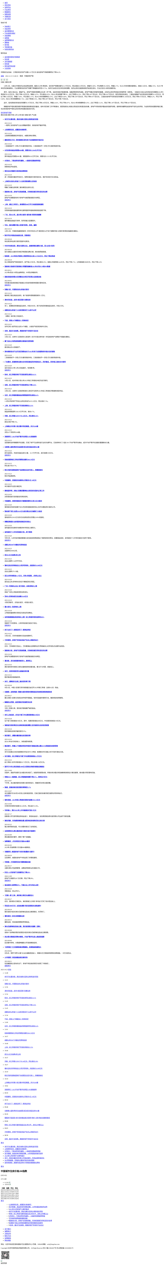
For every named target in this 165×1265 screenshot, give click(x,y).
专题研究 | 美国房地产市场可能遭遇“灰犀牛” (20, 851)
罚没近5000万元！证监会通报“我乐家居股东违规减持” (23, 906)
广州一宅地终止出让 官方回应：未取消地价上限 (21, 586)
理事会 (7, 42)
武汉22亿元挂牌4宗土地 (13, 555)
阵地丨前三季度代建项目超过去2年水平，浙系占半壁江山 (24, 1125)
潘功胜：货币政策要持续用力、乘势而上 (18, 661)
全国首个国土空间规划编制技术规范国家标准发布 (26, 1223)
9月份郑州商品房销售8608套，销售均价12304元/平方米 (23, 150)
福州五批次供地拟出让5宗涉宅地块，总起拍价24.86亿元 (23, 565)
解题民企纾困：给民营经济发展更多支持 (18, 702)
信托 (2, 112)
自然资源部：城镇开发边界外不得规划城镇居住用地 (22, 1162)
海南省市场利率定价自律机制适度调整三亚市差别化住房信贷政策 (27, 725)
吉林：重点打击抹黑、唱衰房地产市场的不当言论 (21, 331)
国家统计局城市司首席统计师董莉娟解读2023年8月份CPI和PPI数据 (27, 266)
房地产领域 (7, 112)
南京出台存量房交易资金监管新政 (16, 171)
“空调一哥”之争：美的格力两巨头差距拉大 (19, 895)
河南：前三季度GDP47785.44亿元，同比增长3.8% (21, 416)
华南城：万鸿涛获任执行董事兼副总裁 (18, 862)
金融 (2, 76)
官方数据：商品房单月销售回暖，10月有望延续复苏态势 (24, 1153)
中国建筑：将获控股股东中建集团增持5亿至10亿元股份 (23, 501)
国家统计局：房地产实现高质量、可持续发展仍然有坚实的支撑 (26, 192)
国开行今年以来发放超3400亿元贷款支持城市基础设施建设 (24, 766)
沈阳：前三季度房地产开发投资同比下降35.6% (20, 385)
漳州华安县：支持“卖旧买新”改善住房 (18, 300)
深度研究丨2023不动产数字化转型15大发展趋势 (21, 436)
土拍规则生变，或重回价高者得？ (16, 129)
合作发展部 (8, 61)
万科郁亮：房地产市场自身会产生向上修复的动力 (21, 640)
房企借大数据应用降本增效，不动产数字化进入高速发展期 (24, 937)
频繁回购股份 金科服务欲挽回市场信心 (18, 521)
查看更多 (8, 200)
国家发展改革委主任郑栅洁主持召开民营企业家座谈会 (23, 277)
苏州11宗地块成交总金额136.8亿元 (16, 596)
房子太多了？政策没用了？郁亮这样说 (18, 630)
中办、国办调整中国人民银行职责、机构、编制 (21, 225)
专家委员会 (8, 47)
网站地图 (8, 1240)
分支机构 (8, 68)
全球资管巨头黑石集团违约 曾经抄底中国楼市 (20, 831)
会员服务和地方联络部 (12, 57)
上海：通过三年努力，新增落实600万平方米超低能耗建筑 (24, 204)
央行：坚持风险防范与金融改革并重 (17, 671)
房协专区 (8, 5)
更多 (9, 969)
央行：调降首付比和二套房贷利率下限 (18, 681)
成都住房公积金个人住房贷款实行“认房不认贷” (21, 310)
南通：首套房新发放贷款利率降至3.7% (18, 787)
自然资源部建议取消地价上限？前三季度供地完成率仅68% (24, 617)
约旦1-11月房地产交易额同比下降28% (17, 872)
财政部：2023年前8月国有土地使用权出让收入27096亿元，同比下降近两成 (30, 256)
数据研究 (8, 12)
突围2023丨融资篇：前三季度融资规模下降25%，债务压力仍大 (26, 777)
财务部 (7, 64)
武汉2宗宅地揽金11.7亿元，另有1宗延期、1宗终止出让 (23, 576)
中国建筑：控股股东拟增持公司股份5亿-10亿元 (20, 480)
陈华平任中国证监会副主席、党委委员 (18, 235)
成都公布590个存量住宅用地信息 (16, 545)
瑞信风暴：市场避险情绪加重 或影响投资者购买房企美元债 (25, 820)
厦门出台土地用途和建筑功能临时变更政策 (19, 341)
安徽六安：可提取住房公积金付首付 (17, 289)
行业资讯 (8, 9)
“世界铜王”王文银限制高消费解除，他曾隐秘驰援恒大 (23, 947)
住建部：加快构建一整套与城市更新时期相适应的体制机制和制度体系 (28, 692)
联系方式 (8, 1236)
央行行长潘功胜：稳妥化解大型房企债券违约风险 (21, 119)
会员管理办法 (9, 31)
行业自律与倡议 (10, 33)
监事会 (7, 38)
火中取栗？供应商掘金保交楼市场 (16, 957)
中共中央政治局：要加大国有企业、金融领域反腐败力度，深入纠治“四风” (30, 246)
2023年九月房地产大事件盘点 (14, 1156)
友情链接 (8, 1238)
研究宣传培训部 (10, 66)
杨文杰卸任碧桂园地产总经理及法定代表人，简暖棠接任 (24, 470)
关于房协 (8, 19)
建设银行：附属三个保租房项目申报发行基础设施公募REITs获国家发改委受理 (31, 746)
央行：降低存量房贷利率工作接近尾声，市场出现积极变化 (24, 1158)
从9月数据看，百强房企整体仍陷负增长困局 (19, 1160)
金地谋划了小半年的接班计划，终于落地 (18, 532)
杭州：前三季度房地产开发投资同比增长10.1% (20, 374)
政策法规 (8, 14)
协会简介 (8, 26)
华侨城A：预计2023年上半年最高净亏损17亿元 (20, 810)
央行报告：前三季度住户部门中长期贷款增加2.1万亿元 (23, 756)
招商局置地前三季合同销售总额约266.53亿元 (20, 459)
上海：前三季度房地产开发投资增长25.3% (19, 405)
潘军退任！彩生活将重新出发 (14, 916)
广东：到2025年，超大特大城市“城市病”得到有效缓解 (23, 215)
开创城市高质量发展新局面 (18, 1218)
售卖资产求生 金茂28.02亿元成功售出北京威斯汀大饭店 (23, 511)
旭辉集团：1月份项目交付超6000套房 (17, 841)
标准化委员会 (9, 49)
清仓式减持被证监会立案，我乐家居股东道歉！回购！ (23, 926)
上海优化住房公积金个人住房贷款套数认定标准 (21, 181)
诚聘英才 (8, 1231)
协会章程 (8, 35)
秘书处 (7, 45)
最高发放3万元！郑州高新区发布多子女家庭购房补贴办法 (24, 140)
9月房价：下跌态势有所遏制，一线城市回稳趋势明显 (22, 160)
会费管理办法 (9, 40)
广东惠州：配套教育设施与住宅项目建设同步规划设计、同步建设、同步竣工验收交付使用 (35, 362)
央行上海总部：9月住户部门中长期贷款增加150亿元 (22, 715)
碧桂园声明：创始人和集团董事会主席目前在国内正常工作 (24, 490)
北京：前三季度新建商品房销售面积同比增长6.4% (22, 395)
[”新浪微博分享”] (2, 80)
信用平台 (8, 7)
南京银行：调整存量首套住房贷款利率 (18, 735)
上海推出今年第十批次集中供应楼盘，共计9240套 (21, 426)
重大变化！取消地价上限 (13, 607)
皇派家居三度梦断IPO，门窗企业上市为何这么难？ (22, 885)
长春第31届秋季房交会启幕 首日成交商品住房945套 (22, 447)
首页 (6, 3)
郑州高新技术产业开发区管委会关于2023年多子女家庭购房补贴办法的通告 (30, 351)
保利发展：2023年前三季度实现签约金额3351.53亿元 (22, 800)
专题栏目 (8, 16)
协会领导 (8, 29)
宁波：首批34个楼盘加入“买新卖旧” (17, 320)
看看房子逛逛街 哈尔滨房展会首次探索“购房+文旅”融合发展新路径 (27, 1118)
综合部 (7, 59)
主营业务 (8, 1233)
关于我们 (8, 1229)
